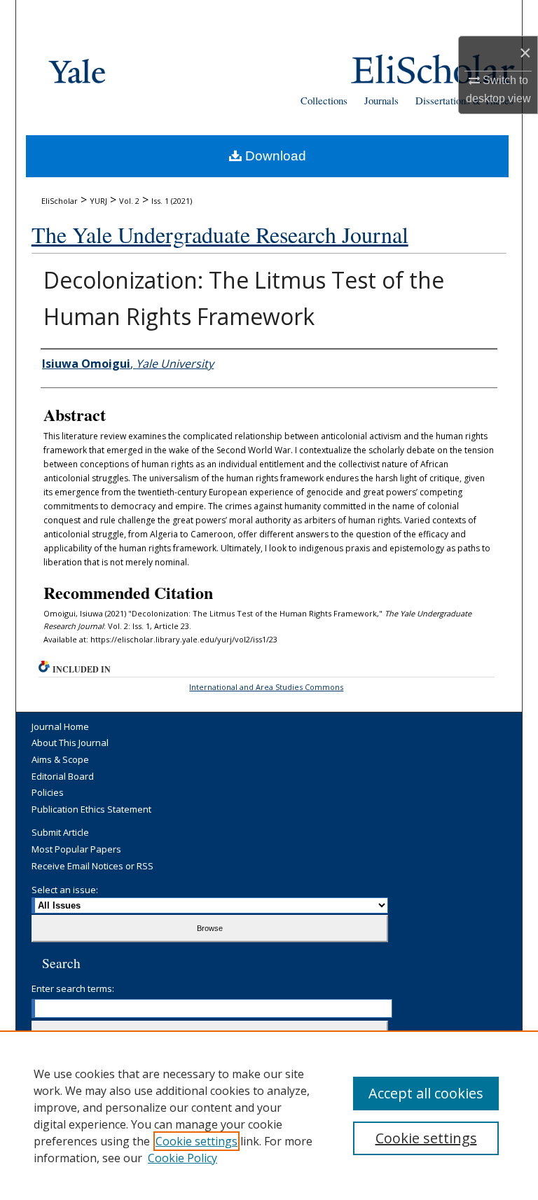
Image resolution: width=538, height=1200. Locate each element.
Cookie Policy (182, 1158)
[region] (269, 1115)
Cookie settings (196, 1141)
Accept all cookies (425, 1093)
